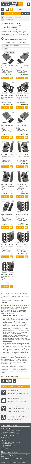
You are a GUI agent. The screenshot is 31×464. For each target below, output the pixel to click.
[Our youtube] (3, 381)
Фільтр (26, 13)
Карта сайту (5, 448)
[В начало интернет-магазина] (2, 17)
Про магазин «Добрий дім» (9, 445)
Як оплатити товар (7, 443)
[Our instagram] (10, 381)
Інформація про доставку (8, 446)
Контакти (4, 440)
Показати (5, 48)
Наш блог (4, 449)
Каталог (8, 13)
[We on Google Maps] (14, 381)
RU (2, 9)
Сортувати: (5, 45)
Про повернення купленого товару (11, 442)
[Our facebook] (7, 381)
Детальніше (5, 78)
